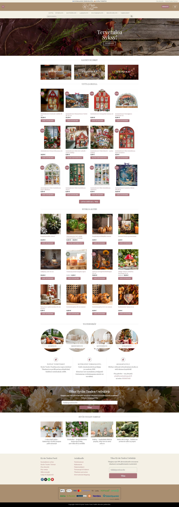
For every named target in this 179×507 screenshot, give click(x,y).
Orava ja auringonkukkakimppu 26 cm (102, 272)
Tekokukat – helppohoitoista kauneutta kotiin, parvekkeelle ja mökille (77, 441)
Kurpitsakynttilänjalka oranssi (101, 236)
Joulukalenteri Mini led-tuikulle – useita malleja (76, 152)
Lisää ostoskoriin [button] (48, 120)
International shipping (82, 475)
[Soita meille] (49, 479)
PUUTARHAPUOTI (97, 13)
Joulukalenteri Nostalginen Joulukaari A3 (123, 114)
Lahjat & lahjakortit (47, 475)
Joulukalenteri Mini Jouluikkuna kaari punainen (125, 152)
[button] (3, 6)
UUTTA (51, 13)
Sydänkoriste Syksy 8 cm (126, 307)
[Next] (138, 341)
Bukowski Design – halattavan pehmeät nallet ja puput (127, 440)
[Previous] (41, 341)
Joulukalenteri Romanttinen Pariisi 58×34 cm (76, 114)
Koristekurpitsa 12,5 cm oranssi (102, 307)
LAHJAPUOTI (84, 13)
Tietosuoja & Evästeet (81, 469)
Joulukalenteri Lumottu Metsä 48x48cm (124, 189)
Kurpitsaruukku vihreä (48, 236)
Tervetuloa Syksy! (109, 34)
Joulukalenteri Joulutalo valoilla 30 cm (51, 114)
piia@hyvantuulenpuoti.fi (123, 376)
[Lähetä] (131, 16)
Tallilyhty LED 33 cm (47, 271)
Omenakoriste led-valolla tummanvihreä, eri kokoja (74, 237)
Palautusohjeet (79, 467)
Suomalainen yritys (47, 462)
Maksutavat (78, 464)
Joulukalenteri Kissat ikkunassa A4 (51, 151)
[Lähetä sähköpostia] (45, 479)
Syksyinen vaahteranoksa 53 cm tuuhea (51, 308)
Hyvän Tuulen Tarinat (171, 1)
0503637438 (126, 378)
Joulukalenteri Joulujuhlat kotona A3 (101, 114)
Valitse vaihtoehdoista (74, 157)
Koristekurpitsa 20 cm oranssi (75, 307)
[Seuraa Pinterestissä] (52, 479)
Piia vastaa (44, 469)
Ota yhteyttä (159, 1)
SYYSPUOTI (59, 13)
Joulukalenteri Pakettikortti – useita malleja (101, 152)
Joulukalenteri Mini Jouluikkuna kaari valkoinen (51, 189)
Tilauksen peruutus (81, 472)
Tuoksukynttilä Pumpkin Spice (76, 271)
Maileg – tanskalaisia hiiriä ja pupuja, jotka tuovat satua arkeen (102, 441)
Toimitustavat (79, 462)
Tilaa (89, 407)
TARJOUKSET (125, 13)
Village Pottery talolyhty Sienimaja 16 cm (125, 272)
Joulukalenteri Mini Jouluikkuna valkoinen (100, 189)
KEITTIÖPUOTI (71, 13)
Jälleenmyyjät (45, 472)
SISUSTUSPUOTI (112, 13)
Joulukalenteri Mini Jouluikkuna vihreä (75, 189)
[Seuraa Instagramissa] (42, 479)
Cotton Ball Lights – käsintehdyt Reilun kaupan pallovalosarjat (51, 441)
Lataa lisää (89, 202)
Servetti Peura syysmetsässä (127, 236)
